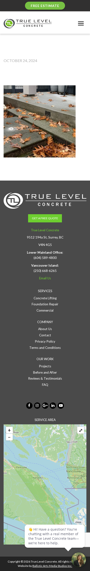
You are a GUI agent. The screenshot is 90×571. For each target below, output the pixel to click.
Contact (45, 335)
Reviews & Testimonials (45, 378)
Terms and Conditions (45, 348)
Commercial (45, 310)
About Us (45, 329)
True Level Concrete (45, 230)
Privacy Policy (45, 341)
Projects (45, 366)
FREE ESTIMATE (45, 6)
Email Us (45, 278)
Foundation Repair (45, 304)
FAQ (45, 385)
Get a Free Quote (45, 218)
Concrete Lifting (45, 298)
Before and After (45, 372)
